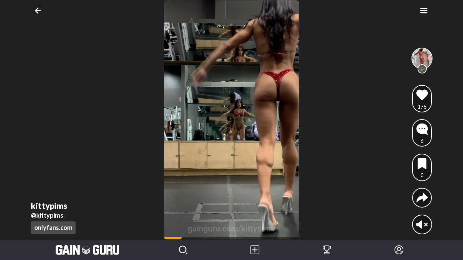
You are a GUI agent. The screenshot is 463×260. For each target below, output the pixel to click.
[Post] (255, 250)
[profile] (422, 58)
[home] (87, 250)
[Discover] (183, 250)
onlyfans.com (53, 227)
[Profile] (399, 250)
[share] (422, 198)
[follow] (422, 68)
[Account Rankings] (327, 250)
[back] (39, 10)
